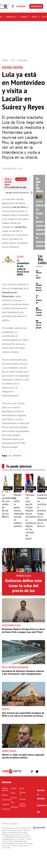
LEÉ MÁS (20, 256)
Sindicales (11, 17)
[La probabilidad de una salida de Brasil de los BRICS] (8, 260)
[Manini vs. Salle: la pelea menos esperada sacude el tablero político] (18, 491)
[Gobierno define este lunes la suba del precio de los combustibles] (23, 560)
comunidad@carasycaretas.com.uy (13, 837)
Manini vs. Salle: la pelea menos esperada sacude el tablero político (19, 510)
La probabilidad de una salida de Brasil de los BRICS (23, 267)
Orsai (34, 17)
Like (12, 802)
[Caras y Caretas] (12, 773)
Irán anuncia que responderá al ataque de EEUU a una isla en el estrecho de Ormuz (23, 714)
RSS (38, 812)
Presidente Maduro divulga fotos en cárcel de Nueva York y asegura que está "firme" (23, 630)
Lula (9, 455)
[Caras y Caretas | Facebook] (32, 771)
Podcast (23, 799)
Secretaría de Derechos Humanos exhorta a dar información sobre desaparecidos (23, 672)
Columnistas (7, 800)
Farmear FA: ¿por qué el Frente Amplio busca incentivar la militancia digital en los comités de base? (31, 516)
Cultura (14, 797)
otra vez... (6, 709)
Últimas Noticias (5, 789)
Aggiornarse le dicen (35, 488)
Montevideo (17, 455)
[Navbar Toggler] (7, 6)
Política (5, 795)
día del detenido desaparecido (15, 667)
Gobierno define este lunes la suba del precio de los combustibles (23, 588)
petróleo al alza (23, 575)
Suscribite (21, 179)
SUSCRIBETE (36, 6)
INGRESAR (21, 6)
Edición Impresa (23, 805)
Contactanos (41, 805)
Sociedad (5, 804)
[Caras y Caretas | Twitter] (37, 771)
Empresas (14, 807)
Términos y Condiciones (10, 824)
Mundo (24, 17)
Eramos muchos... (22, 488)
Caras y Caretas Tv (22, 791)
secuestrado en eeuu (11, 625)
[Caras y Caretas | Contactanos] (42, 771)
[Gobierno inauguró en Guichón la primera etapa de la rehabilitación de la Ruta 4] (41, 491)
